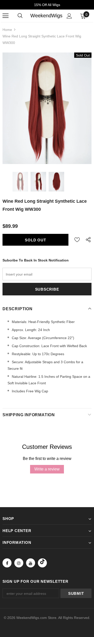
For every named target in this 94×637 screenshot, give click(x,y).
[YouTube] (30, 562)
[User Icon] (69, 16)
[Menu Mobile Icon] (6, 16)
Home (7, 30)
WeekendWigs (46, 15)
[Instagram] (18, 562)
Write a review (47, 469)
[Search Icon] (20, 15)
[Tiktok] (42, 562)
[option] (47, 108)
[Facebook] (7, 562)
